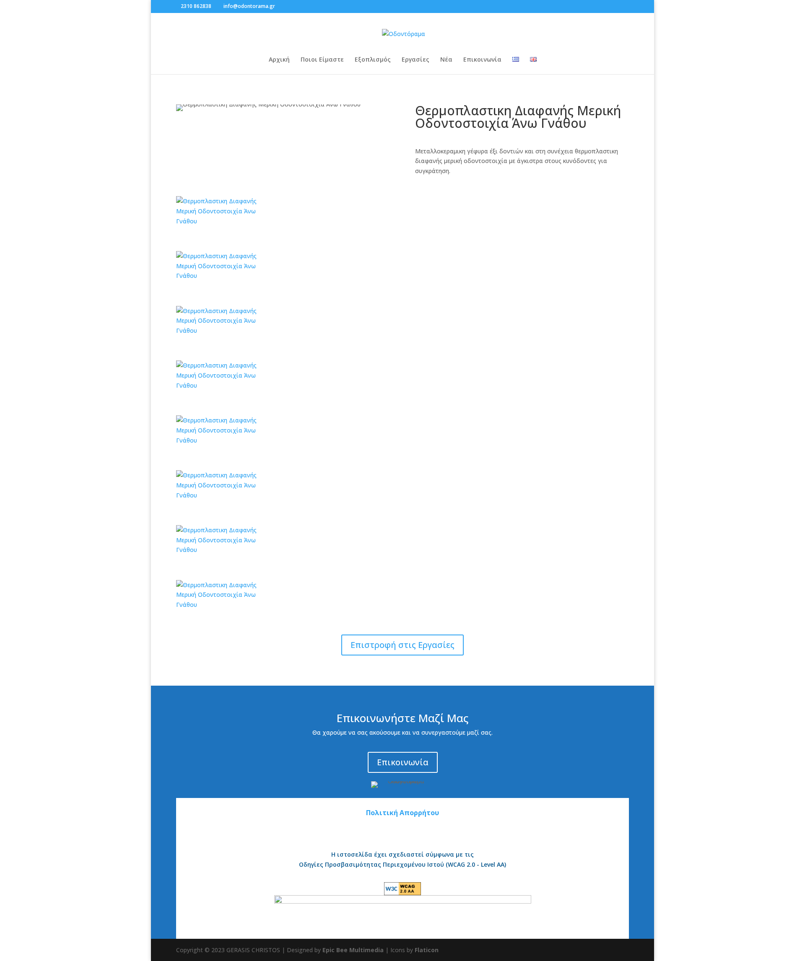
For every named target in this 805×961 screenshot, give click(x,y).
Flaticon (427, 950)
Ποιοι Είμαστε (322, 60)
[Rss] (301, 6)
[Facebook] (283, 6)
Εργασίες (415, 60)
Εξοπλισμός (373, 60)
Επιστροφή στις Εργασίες (402, 644)
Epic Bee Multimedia (353, 950)
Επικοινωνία (482, 60)
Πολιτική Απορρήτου (402, 812)
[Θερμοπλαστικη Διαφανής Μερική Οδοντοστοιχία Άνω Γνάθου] (223, 221)
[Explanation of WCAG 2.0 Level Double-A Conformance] (402, 890)
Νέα (446, 60)
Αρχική (279, 60)
